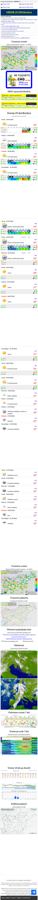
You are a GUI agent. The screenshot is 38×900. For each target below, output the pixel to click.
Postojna (10, 31)
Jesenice (7, 27)
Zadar (13, 37)
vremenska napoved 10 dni (15, 890)
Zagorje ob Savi (11, 21)
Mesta (3, 897)
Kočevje (30, 19)
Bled (22, 27)
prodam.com (30, 891)
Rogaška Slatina (12, 26)
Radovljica (17, 27)
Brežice (10, 33)
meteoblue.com (26, 885)
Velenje (7, 26)
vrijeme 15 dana (8, 891)
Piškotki (3, 888)
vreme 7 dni (26, 888)
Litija (6, 21)
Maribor (4, 23)
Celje (3, 26)
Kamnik (8, 19)
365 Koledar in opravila (31, 893)
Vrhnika (25, 19)
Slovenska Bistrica (13, 23)
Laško (18, 26)
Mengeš (3, 21)
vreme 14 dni (5, 890)
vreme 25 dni (20, 888)
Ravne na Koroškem (30, 23)
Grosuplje (34, 19)
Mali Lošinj (17, 37)
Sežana (14, 31)
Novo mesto (5, 33)
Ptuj (7, 23)
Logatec (21, 19)
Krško (14, 33)
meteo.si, (23, 884)
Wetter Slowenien (18, 895)
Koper (3, 31)
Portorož (21, 31)
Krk (1, 37)
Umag (4, 37)
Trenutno (13, 897)
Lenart (2, 24)
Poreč (7, 37)
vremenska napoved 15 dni (29, 890)
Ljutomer (12, 34)
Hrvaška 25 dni (26, 897)
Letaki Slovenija (10, 895)
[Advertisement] (19, 200)
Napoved (8, 897)
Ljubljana (4, 19)
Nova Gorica (5, 29)
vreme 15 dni (13, 888)
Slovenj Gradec (21, 23)
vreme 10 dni (33, 888)
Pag (10, 37)
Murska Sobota (5, 34)
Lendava (16, 34)
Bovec (15, 29)
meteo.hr (14, 885)
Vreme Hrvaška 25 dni (27, 7)
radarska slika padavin (6, 893)
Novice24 (23, 891)
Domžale (17, 19)
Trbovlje (13, 19)
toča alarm (14, 893)
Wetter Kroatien (27, 895)
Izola (6, 31)
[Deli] (33, 892)
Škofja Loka (12, 27)
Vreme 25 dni (6, 7)
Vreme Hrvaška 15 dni (27, 4)
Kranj (3, 27)
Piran (17, 31)
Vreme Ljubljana (21, 893)
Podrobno (19, 897)
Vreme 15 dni (6, 4)
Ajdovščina (11, 29)
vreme (7, 888)
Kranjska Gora (26, 27)
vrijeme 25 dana (17, 891)
